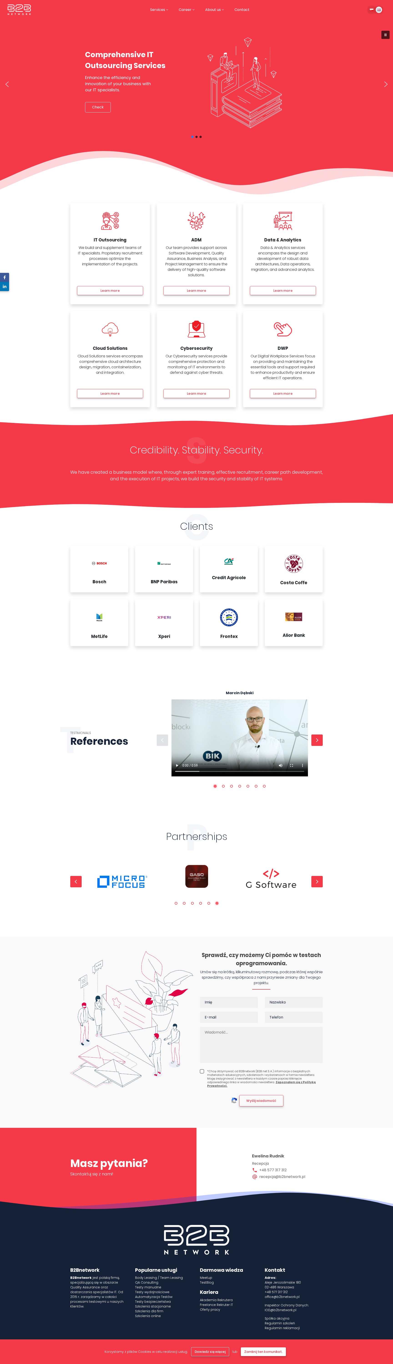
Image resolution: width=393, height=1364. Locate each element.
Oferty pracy (210, 1309)
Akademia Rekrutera (216, 1300)
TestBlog (207, 1282)
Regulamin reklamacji (282, 1328)
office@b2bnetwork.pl (282, 1297)
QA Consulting (146, 1282)
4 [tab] (240, 786)
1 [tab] (215, 786)
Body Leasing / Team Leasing (159, 1277)
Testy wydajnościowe (152, 1292)
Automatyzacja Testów (153, 1297)
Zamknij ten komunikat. (263, 1351)
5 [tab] (248, 786)
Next (317, 740)
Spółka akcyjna (277, 1318)
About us (213, 9)
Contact (241, 9)
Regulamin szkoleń (280, 1323)
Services (157, 9)
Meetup (206, 1277)
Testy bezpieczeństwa (153, 1301)
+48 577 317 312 (273, 1170)
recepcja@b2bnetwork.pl (282, 1176)
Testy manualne (148, 1287)
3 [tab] (231, 786)
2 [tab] (223, 786)
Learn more (110, 290)
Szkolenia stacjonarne (153, 1306)
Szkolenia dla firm (149, 1311)
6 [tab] (256, 786)
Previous (162, 740)
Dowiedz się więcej (210, 1351)
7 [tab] (264, 786)
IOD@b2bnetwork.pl (280, 1310)
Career (185, 9)
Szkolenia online (148, 1316)
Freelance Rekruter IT (216, 1305)
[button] (385, 35)
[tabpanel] (239, 733)
